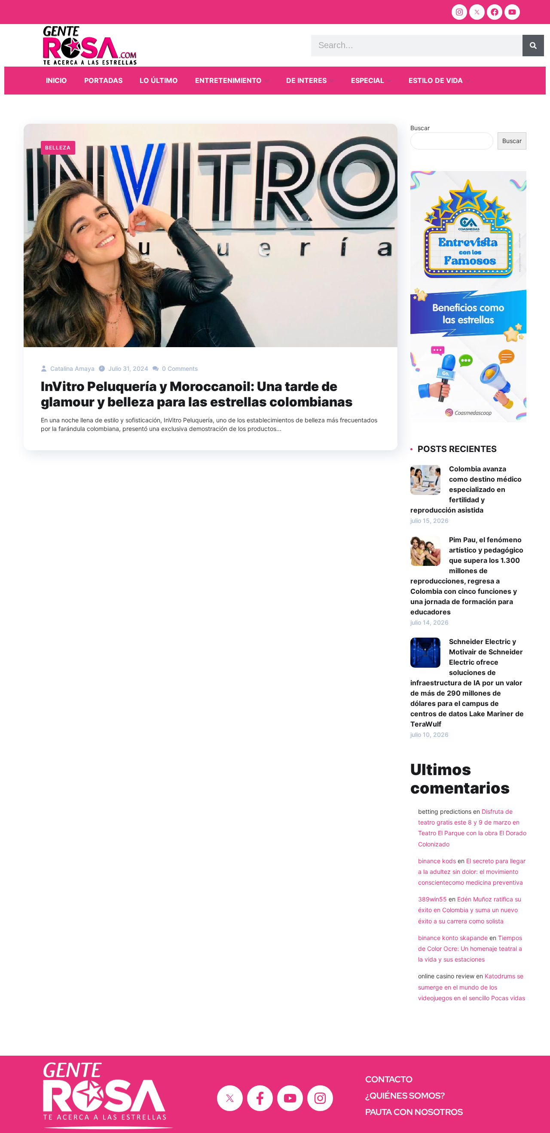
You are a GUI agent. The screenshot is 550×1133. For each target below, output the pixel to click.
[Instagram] (459, 12)
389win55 (432, 899)
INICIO (56, 80)
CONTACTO (388, 1079)
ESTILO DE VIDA (436, 80)
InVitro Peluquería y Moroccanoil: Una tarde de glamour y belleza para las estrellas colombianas (197, 394)
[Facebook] (494, 12)
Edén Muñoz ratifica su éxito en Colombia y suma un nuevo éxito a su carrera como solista (469, 909)
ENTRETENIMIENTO (228, 80)
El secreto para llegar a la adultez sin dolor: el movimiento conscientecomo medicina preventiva (472, 871)
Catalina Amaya (72, 368)
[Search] (533, 45)
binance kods (437, 860)
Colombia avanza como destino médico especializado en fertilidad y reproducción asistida (466, 489)
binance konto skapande (453, 937)
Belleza (58, 147)
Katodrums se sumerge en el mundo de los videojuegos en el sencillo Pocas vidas (471, 986)
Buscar (420, 127)
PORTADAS (103, 80)
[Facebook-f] (260, 1098)
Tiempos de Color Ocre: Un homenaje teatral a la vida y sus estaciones (470, 948)
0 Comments (179, 368)
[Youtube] (512, 12)
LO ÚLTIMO (159, 80)
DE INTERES (306, 80)
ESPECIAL (367, 80)
